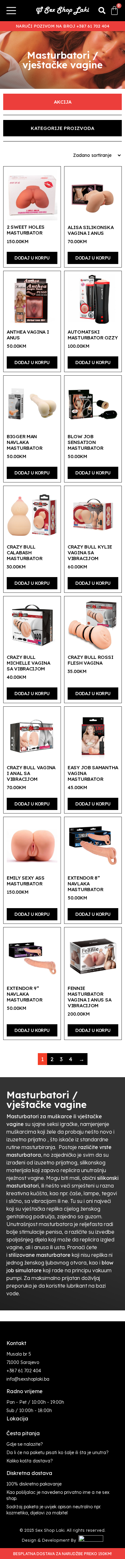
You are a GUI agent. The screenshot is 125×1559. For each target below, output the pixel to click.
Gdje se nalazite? (24, 1444)
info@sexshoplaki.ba (27, 1379)
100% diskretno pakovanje (34, 1484)
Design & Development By (50, 1540)
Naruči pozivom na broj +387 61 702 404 (62, 26)
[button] (102, 10)
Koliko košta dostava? (29, 1461)
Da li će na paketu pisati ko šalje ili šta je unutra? (57, 1452)
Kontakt (16, 1343)
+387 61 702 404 (23, 1371)
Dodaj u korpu (31, 258)
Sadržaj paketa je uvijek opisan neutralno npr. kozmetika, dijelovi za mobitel (53, 1510)
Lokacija (17, 1418)
